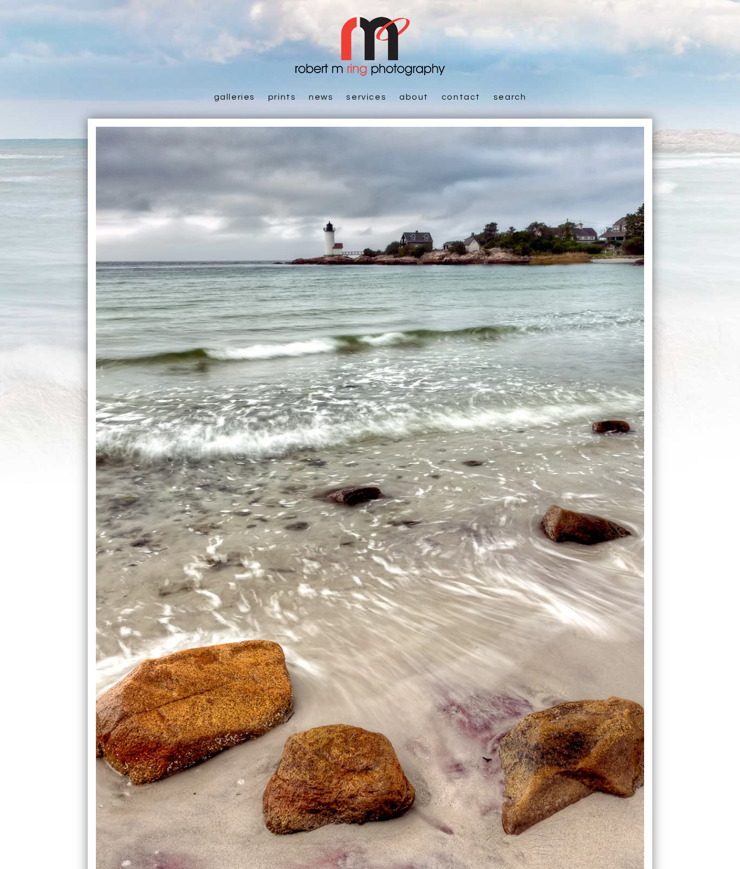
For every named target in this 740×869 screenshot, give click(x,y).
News (321, 97)
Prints (282, 97)
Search (510, 97)
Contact (461, 97)
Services (366, 97)
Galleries (234, 97)
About (414, 97)
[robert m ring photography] (370, 70)
